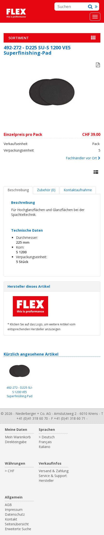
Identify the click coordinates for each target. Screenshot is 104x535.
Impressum (13, 509)
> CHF (9, 471)
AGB (8, 504)
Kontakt (11, 519)
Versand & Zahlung (53, 471)
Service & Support (53, 475)
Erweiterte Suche (18, 529)
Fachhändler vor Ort (81, 158)
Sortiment (18, 38)
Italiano (44, 446)
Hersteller (46, 480)
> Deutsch (47, 437)
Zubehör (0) (46, 190)
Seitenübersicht (17, 524)
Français (45, 442)
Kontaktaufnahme (78, 190)
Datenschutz (15, 514)
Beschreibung (18, 190)
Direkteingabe (16, 442)
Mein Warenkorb (18, 437)
